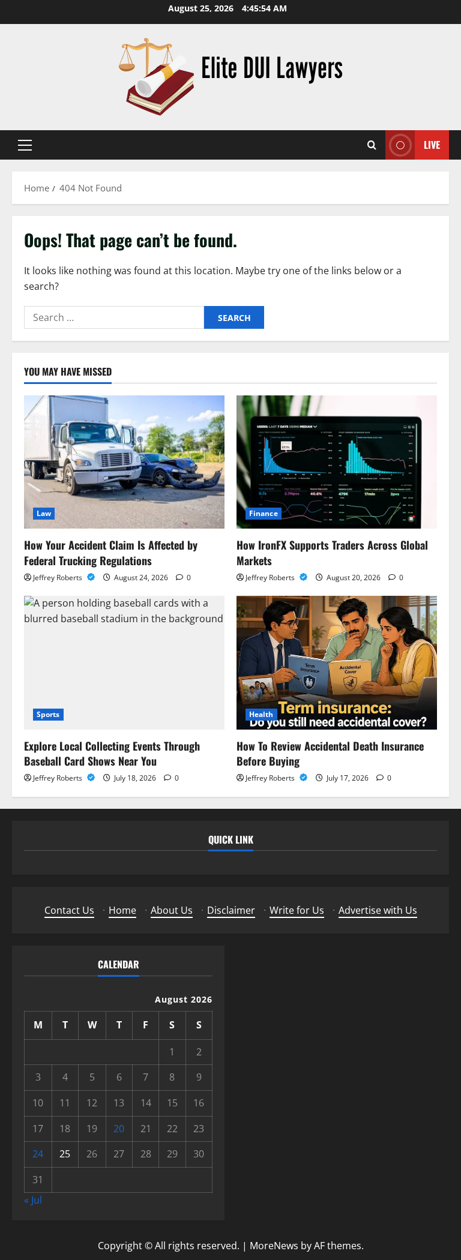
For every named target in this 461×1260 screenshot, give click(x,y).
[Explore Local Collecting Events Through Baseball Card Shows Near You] (124, 663)
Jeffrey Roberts (58, 577)
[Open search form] (371, 145)
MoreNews (274, 1245)
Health (261, 714)
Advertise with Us (378, 910)
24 (37, 1153)
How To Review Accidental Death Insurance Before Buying (330, 753)
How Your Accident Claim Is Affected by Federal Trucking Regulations (110, 552)
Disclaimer (231, 910)
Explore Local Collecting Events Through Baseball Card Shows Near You (112, 753)
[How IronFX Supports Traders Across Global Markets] (337, 462)
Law (44, 513)
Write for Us (297, 910)
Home (122, 910)
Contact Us (69, 910)
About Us (172, 910)
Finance (263, 513)
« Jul (33, 1200)
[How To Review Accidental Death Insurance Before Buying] (337, 663)
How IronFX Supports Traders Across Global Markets (332, 552)
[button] (25, 145)
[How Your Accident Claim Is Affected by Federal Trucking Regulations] (124, 462)
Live (432, 144)
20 (118, 1128)
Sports (48, 714)
